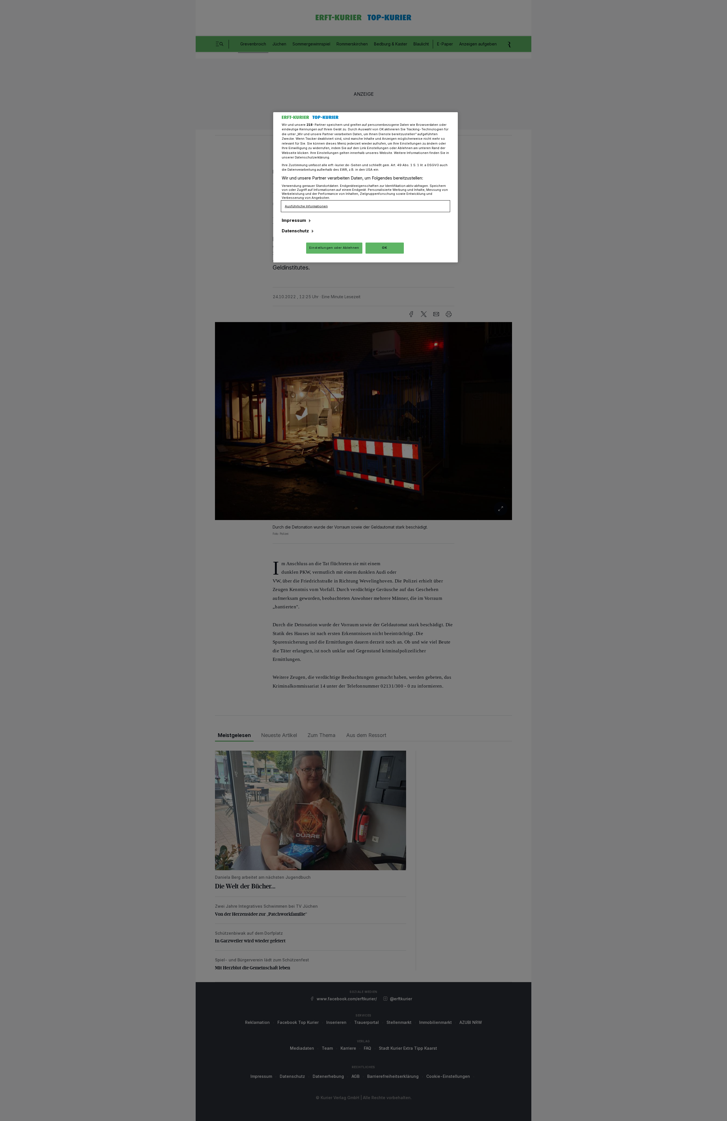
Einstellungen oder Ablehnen (334, 248)
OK (384, 248)
